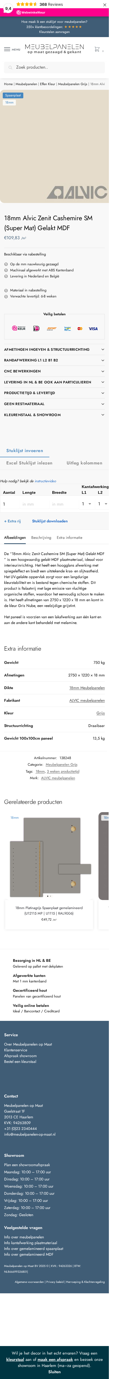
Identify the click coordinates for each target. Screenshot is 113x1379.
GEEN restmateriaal (24, 403)
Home (8, 84)
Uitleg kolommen (85, 463)
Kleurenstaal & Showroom (32, 414)
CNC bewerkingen (22, 371)
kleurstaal (15, 1359)
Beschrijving (41, 537)
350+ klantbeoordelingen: (54, 26)
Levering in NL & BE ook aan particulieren (47, 382)
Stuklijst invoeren (24, 450)
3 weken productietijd (63, 771)
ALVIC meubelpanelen (87, 700)
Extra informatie (69, 537)
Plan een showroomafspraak (27, 1165)
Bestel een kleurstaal (20, 1061)
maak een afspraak (55, 1359)
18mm (40, 771)
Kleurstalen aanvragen (54, 31)
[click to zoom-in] (56, 146)
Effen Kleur (47, 84)
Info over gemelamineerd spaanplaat (33, 1248)
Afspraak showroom (20, 1055)
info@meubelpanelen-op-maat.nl (29, 1134)
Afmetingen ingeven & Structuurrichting (46, 349)
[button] (98, 50)
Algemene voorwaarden (29, 1282)
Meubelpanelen (26, 84)
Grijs (101, 713)
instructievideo (45, 481)
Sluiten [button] (54, 1372)
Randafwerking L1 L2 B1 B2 (31, 360)
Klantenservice (15, 1050)
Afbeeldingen (15, 537)
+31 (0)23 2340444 (20, 1128)
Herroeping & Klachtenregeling (85, 1282)
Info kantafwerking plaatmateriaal (30, 1243)
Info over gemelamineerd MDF (28, 1254)
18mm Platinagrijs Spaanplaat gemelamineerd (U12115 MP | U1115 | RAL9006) (49, 910)
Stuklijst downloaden (50, 521)
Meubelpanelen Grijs (72, 84)
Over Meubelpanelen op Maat (28, 1044)
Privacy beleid (55, 1282)
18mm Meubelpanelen (87, 687)
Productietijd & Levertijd (29, 392)
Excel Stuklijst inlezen (29, 463)
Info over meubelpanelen (24, 1237)
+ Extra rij (12, 521)
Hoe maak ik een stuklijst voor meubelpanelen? (54, 21)
